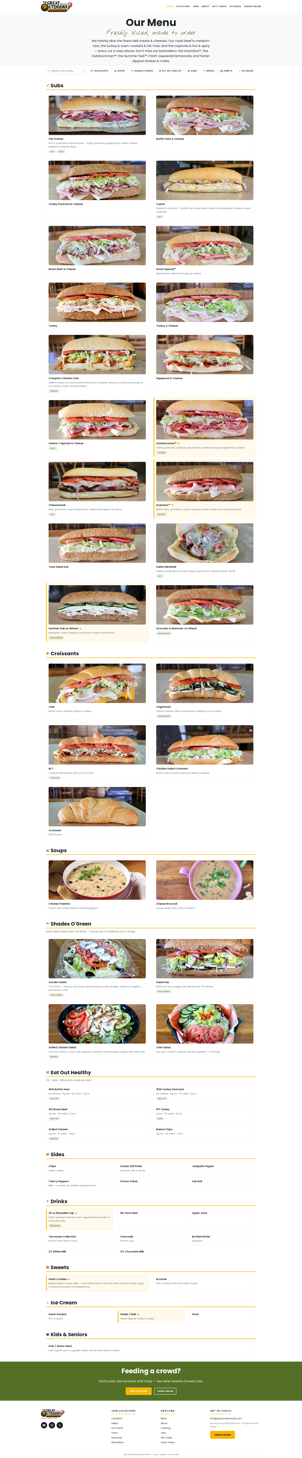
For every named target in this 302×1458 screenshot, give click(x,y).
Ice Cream (245, 70)
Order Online (165, 1391)
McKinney (117, 1437)
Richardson (118, 1442)
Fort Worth (117, 1428)
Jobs (163, 1432)
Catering (165, 1428)
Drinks (208, 70)
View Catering (138, 1391)
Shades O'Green (142, 70)
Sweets (226, 70)
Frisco (115, 1432)
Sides (192, 70)
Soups (119, 70)
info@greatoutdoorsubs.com (226, 1418)
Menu (164, 1418)
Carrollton (117, 1418)
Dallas (115, 1423)
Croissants (99, 70)
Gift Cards (166, 1437)
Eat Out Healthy (170, 70)
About (164, 1423)
